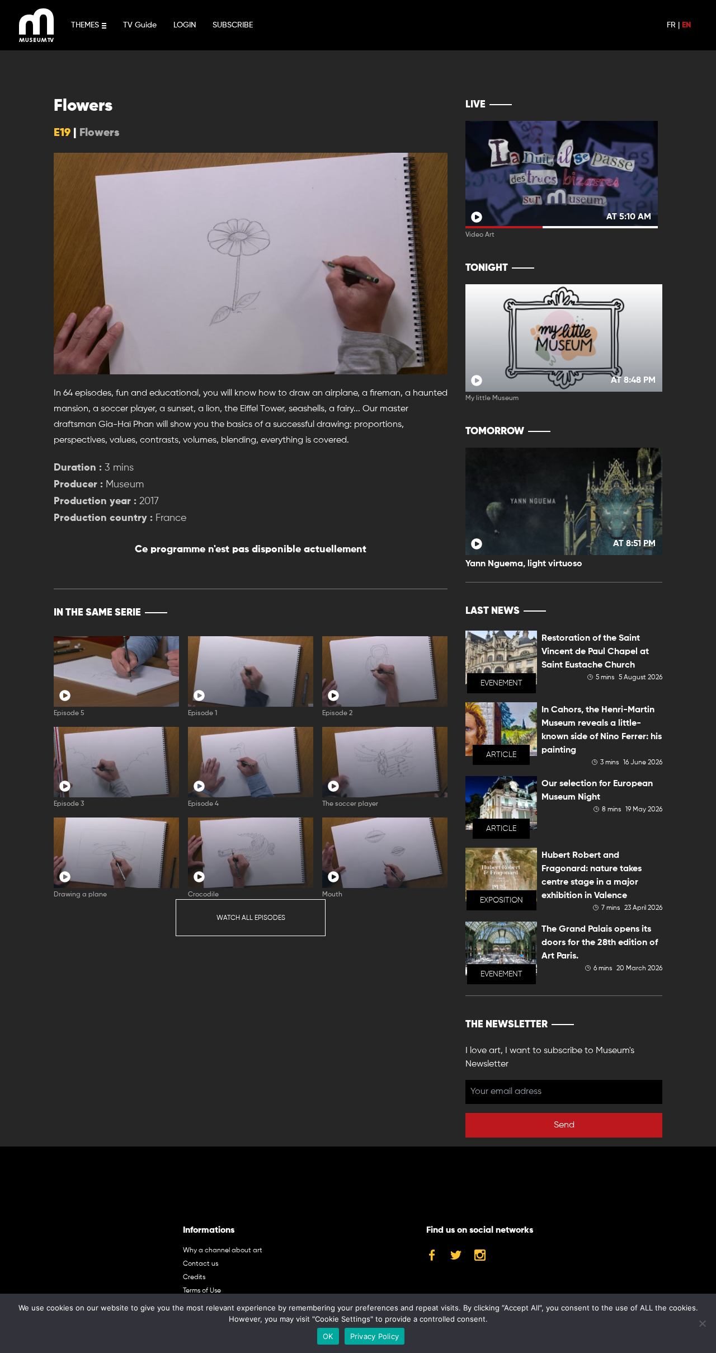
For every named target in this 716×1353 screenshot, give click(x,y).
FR (671, 25)
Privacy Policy (374, 1336)
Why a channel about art (222, 1250)
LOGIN (184, 25)
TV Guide (140, 25)
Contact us (200, 1264)
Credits (194, 1277)
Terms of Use (202, 1291)
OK (328, 1336)
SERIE (415, 612)
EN (686, 25)
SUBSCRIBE (233, 25)
